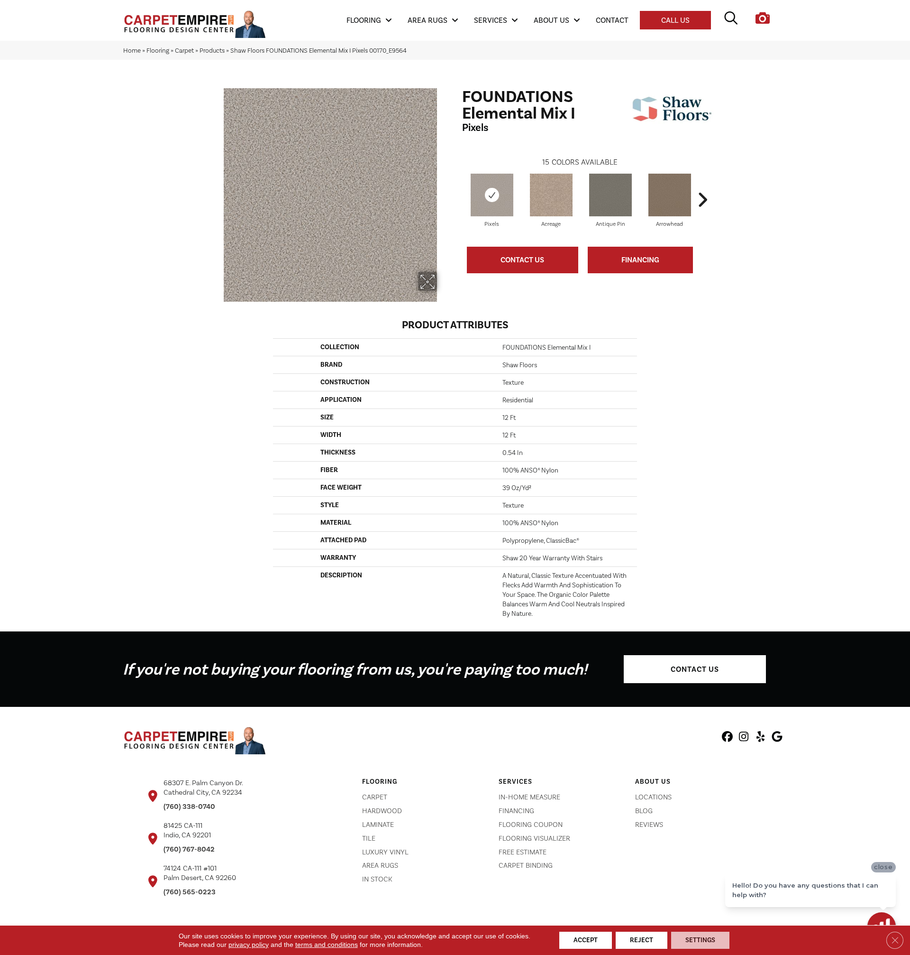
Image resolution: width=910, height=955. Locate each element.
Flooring (157, 50)
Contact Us (522, 259)
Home (132, 50)
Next (702, 185)
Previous (457, 185)
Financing (640, 259)
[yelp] (760, 738)
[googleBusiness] (777, 738)
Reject (641, 940)
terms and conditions (326, 944)
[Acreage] (551, 195)
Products (212, 50)
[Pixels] (492, 195)
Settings (700, 940)
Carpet (184, 50)
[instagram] (744, 738)
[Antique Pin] (610, 195)
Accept (585, 940)
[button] (695, 669)
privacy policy (248, 944)
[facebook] (727, 738)
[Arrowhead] (669, 195)
